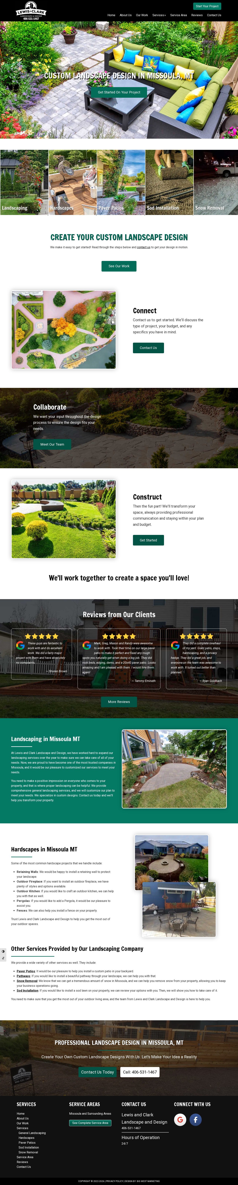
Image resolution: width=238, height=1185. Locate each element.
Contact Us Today (97, 1072)
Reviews (22, 1162)
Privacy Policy (114, 1181)
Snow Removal (28, 1152)
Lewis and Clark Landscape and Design (31, 10)
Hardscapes (26, 1138)
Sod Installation (29, 1147)
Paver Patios (27, 1142)
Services (22, 1128)
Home (21, 1113)
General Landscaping (32, 1133)
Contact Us (24, 1167)
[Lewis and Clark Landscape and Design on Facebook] (195, 1120)
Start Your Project (207, 6)
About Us (23, 1118)
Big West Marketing (148, 1181)
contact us (143, 247)
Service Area (25, 1157)
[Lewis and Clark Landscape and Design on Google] (180, 1120)
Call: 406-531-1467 (140, 1072)
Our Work (23, 1123)
